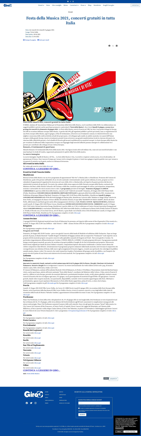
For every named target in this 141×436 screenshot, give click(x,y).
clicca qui (49, 166)
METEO (61, 392)
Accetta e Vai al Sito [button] (130, 431)
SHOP (60, 397)
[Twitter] (70, 1)
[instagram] (35, 401)
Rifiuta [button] (119, 431)
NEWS (46, 397)
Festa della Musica (33, 374)
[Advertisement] (70, 59)
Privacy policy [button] (132, 426)
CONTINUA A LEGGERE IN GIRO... (41, 168)
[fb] (26, 401)
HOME (46, 392)
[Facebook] (68, 1)
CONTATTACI (135, 5)
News (48, 5)
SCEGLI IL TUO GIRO (64, 403)
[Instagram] (73, 1)
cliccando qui (51, 283)
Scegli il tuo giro (108, 5)
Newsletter (97, 5)
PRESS (46, 403)
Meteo (66, 5)
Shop (89, 5)
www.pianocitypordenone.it (77, 311)
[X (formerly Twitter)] (113, 46)
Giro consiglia (56, 5)
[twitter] (31, 401)
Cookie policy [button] (124, 426)
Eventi (40, 5)
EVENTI (47, 394)
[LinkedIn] (116, 46)
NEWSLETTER (63, 400)
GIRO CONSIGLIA (49, 400)
